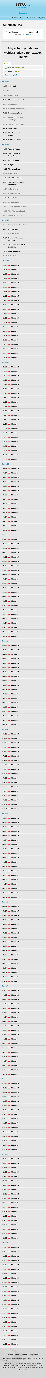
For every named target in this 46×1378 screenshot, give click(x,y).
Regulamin (34, 1354)
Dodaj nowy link (11, 75)
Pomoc (22, 18)
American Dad (12, 25)
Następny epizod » (35, 32)
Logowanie (23, 13)
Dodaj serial (41, 18)
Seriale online (23, 7)
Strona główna (13, 1354)
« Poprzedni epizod (11, 32)
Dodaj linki (31, 18)
